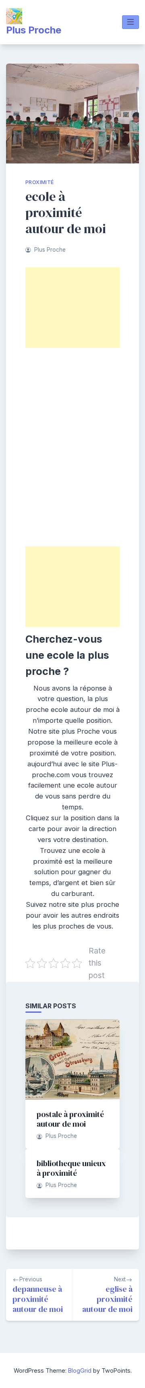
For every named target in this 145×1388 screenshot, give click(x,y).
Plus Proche (33, 30)
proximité (39, 182)
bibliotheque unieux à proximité (71, 1168)
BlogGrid (79, 1370)
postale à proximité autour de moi (70, 1119)
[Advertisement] (72, 307)
